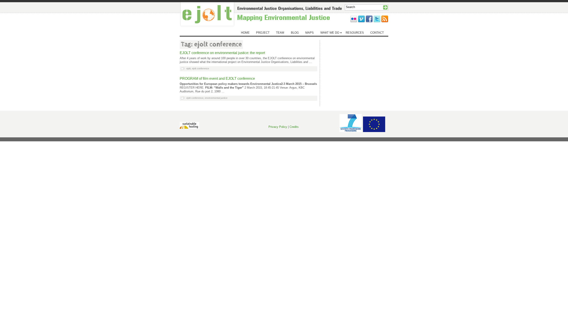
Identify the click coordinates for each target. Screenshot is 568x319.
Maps (309, 32)
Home (245, 32)
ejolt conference (200, 68)
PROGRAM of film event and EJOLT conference (217, 78)
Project (263, 32)
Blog (295, 32)
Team (280, 32)
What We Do (329, 32)
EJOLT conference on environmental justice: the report (222, 53)
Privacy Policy (277, 126)
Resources (355, 32)
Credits (294, 126)
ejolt (188, 68)
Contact (377, 32)
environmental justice (216, 98)
